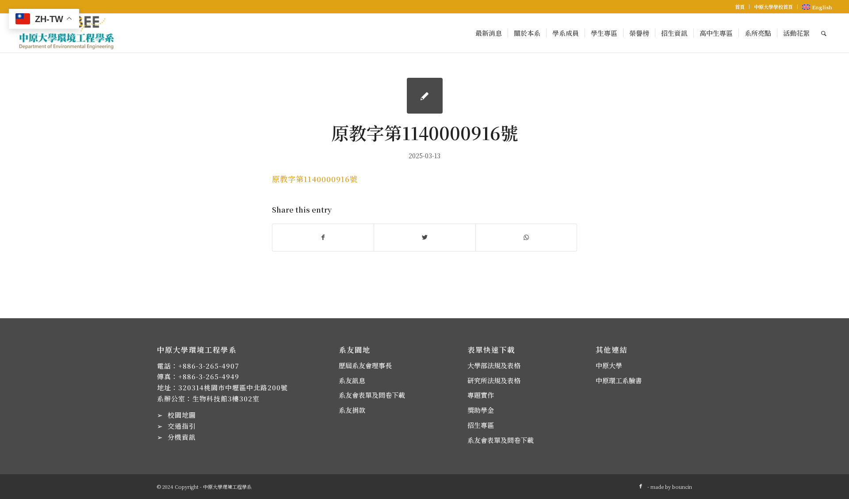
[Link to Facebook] (640, 485)
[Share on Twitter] (424, 237)
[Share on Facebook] (323, 237)
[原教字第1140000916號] (425, 96)
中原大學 (609, 365)
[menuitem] (740, 6)
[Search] (823, 33)
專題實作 (480, 395)
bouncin (682, 486)
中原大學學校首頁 (773, 6)
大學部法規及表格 (493, 365)
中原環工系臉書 (619, 380)
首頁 (740, 6)
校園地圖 (182, 414)
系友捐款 (352, 410)
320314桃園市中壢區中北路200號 (233, 387)
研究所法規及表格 (493, 380)
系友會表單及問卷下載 (372, 395)
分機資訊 (182, 437)
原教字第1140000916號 (315, 178)
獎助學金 (480, 410)
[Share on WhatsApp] (526, 237)
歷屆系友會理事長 (365, 365)
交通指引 (182, 425)
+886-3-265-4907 (208, 365)
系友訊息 (352, 380)
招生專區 (480, 425)
